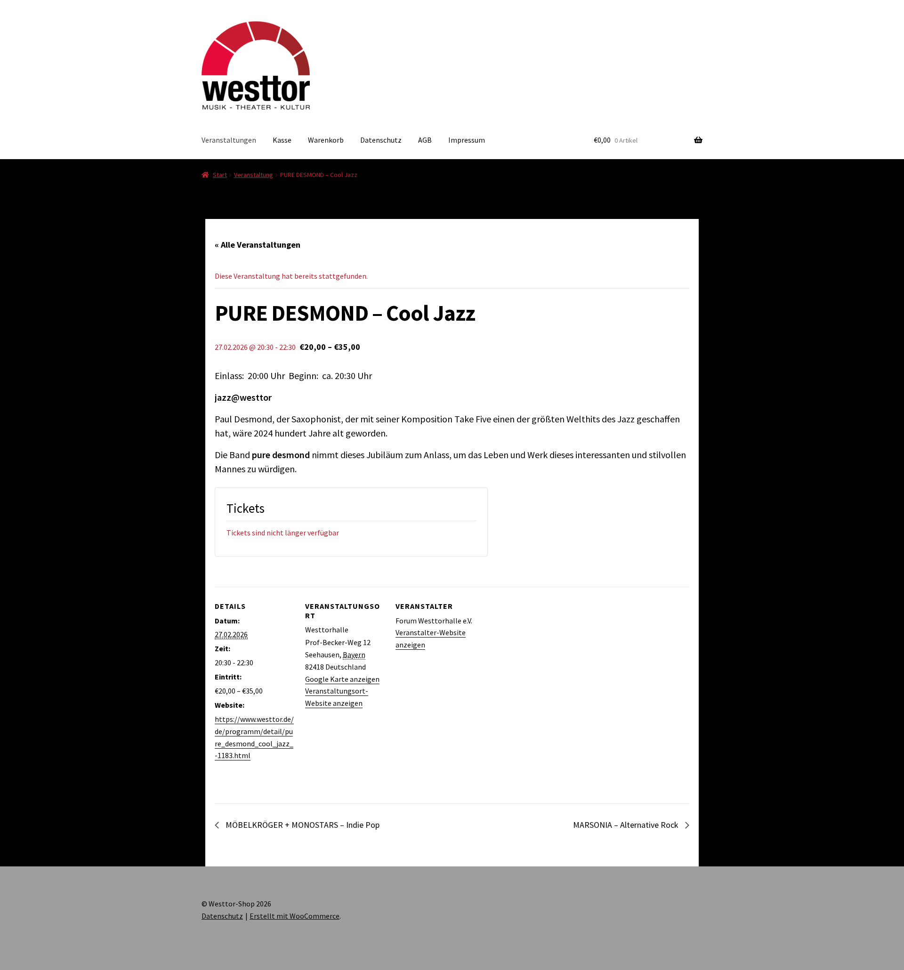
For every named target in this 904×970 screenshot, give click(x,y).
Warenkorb (326, 140)
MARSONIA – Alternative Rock (626, 824)
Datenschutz (381, 140)
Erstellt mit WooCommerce (294, 916)
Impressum (466, 140)
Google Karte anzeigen (342, 679)
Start (220, 174)
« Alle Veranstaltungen (257, 244)
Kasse (282, 140)
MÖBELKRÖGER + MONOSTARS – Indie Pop (301, 824)
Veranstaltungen (229, 140)
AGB (425, 140)
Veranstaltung (253, 174)
